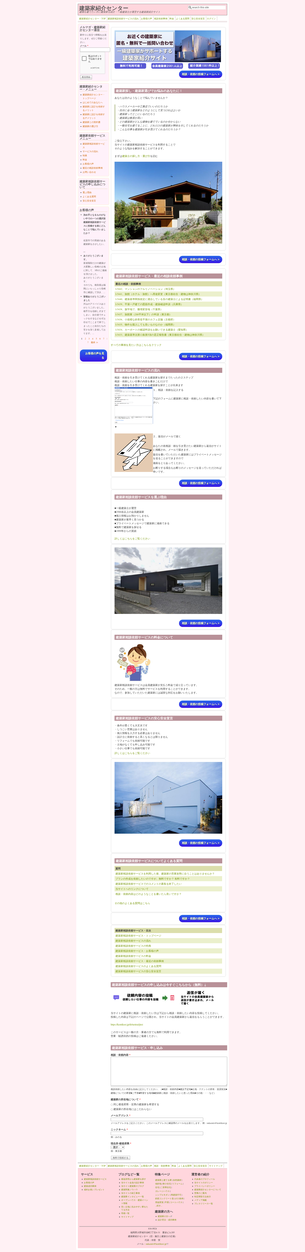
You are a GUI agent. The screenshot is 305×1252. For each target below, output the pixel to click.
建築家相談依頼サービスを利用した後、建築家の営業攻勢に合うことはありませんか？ (165, 873)
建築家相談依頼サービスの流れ (123, 18)
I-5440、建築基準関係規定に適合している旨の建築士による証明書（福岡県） (159, 299)
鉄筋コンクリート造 (164, 1198)
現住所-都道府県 (121, 1143)
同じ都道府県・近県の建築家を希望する (136, 1104)
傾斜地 (158, 1183)
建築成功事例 (90, 1186)
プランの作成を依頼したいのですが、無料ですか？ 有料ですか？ (152, 878)
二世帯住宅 (166, 1187)
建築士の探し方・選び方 (136, 156)
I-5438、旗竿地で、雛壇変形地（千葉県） (139, 309)
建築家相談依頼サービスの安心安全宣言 (138, 971)
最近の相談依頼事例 (93, 167)
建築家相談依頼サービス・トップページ (138, 935)
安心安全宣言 (198, 18)
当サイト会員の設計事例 (132, 1182)
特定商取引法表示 (202, 1196)
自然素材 (177, 1180)
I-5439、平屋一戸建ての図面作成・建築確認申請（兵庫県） (149, 304)
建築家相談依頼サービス (95, 1179)
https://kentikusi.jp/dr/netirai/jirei (127, 1024)
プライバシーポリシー (204, 1186)
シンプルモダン (162, 1194)
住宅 (157, 1187)
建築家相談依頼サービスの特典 (133, 945)
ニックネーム (119, 1129)
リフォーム (177, 1183)
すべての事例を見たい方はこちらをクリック (136, 344)
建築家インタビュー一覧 (132, 1196)
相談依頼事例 (160, 18)
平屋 (167, 1202)
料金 (171, 18)
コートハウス (176, 1202)
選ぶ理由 (87, 192)
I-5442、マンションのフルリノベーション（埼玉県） (145, 289)
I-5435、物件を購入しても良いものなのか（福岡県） (145, 324)
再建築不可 (176, 1194)
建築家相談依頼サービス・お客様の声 (137, 950)
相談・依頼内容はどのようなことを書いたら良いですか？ (148, 894)
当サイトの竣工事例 (130, 1193)
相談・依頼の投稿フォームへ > (200, 74)
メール (84, 45)
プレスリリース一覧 (203, 1203)
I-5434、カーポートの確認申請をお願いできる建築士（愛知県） (151, 329)
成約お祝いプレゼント (94, 1189)
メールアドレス (120, 1115)
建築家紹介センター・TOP (92, 18)
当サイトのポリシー (203, 1182)
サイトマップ (215, 1165)
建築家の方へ (165, 1216)
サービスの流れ (90, 151)
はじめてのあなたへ (93, 102)
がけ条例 (179, 1198)
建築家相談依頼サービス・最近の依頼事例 (139, 961)
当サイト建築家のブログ (132, 1186)
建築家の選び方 (90, 126)
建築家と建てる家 (163, 1180)
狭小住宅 (167, 1183)
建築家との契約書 (91, 122)
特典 (85, 155)
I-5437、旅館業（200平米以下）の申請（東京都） (143, 314)
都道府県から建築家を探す (133, 1179)
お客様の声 (146, 18)
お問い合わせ (89, 171)
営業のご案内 (200, 1193)
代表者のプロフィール (204, 1179)
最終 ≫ (94, 342)
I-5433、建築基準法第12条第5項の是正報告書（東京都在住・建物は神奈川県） (160, 334)
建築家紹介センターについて (207, 1189)
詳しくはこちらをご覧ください (132, 538)
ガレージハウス (162, 1191)
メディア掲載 (200, 1200)
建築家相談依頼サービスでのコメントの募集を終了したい (148, 883)
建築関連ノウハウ (129, 1189)
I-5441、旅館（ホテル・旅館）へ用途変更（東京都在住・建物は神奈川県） (158, 294)
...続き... (158, 1205)
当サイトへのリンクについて (132, 888)
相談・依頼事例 (162, 1165)
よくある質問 (182, 18)
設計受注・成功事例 (167, 1219)
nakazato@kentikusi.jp (157, 1243)
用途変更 (159, 1202)
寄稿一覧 (125, 1213)
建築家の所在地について (126, 1099)
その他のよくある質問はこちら (132, 903)
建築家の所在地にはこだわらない (132, 1109)
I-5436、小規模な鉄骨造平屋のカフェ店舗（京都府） (145, 319)
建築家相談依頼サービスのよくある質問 (138, 966)
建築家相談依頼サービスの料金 (133, 956)
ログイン (211, 18)
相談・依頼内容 (120, 1055)
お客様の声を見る (94, 355)
